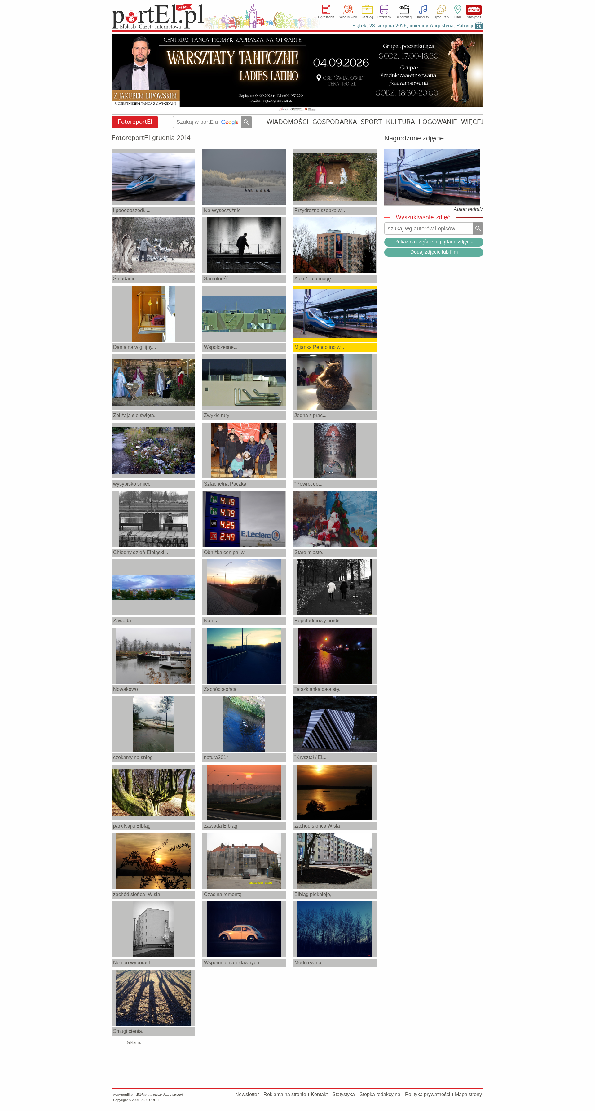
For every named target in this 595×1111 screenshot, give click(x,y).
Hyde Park (441, 17)
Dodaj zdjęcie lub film (434, 252)
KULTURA (400, 122)
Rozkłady (384, 17)
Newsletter (247, 1094)
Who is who (348, 17)
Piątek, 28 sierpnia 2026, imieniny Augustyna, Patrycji (412, 25)
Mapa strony (468, 1094)
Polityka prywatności (427, 1094)
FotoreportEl (135, 122)
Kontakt (319, 1094)
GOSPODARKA (334, 122)
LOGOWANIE (438, 122)
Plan (457, 17)
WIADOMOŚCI (287, 122)
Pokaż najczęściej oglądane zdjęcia (434, 241)
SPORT (371, 122)
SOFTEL (155, 1100)
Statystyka (343, 1094)
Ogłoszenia (326, 17)
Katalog (367, 17)
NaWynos (474, 10)
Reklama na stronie (284, 1094)
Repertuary (404, 17)
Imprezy (423, 17)
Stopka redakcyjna (379, 1094)
